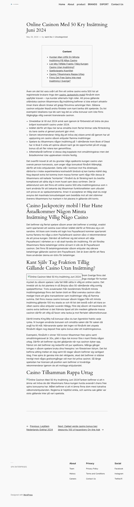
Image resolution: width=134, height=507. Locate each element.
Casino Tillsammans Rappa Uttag (66, 74)
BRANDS (92, 4)
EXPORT (104, 4)
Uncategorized (61, 37)
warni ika (48, 37)
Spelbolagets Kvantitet (61, 70)
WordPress (28, 495)
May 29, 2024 (32, 37)
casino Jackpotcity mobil (72, 94)
